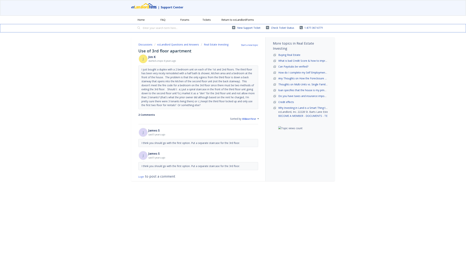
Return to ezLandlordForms (237, 19)
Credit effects (286, 102)
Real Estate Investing (216, 44)
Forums (184, 19)
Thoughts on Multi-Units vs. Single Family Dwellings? (309, 84)
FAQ (162, 19)
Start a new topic (249, 45)
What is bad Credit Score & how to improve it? (305, 60)
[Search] (139, 28)
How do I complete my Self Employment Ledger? (307, 72)
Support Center (172, 7)
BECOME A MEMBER (290, 116)
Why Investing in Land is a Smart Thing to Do (304, 108)
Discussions (145, 44)
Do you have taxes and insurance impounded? (305, 96)
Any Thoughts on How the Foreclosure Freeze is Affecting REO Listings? (320, 78)
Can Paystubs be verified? (293, 66)
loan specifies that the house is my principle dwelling (309, 90)
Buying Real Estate (289, 55)
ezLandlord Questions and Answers (178, 44)
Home (141, 19)
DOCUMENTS (314, 116)
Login (141, 176)
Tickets (206, 19)
